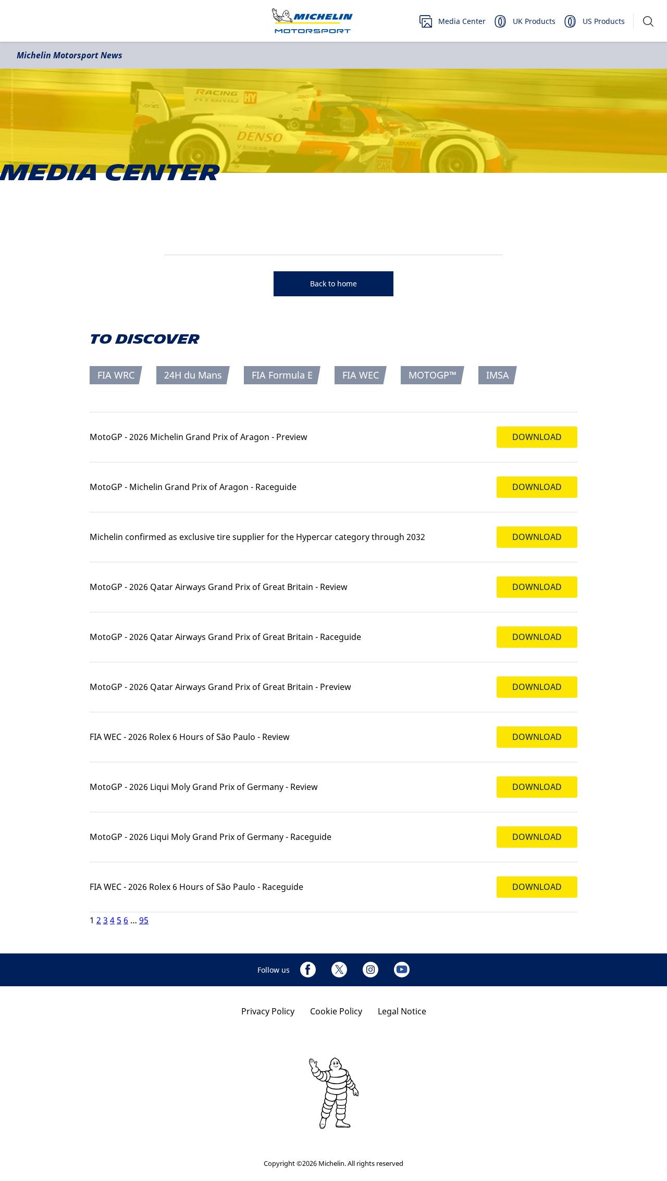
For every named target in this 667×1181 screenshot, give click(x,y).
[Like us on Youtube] (402, 969)
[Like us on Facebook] (308, 969)
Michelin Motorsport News (69, 55)
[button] (648, 21)
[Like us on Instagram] (370, 969)
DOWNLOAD (537, 437)
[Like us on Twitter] (339, 969)
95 (144, 920)
